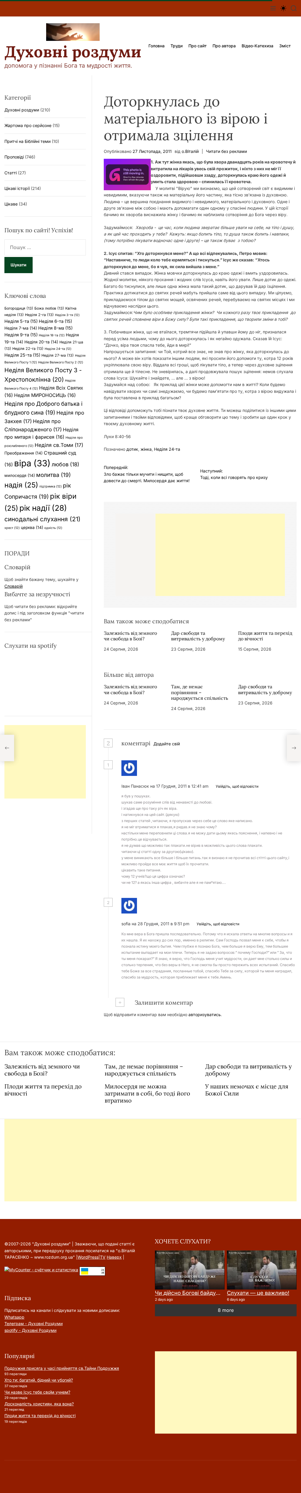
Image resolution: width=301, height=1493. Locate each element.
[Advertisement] (220, 555)
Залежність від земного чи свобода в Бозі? (130, 636)
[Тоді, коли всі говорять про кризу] (294, 748)
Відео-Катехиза (257, 45)
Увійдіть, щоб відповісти (237, 786)
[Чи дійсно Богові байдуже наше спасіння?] (190, 1270)
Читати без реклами (226, 151)
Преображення (23, 453)
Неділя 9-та (21, 335)
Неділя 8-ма (55, 328)
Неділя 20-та (41, 342)
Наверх (114, 1257)
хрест (12, 528)
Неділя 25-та (22, 355)
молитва (53, 474)
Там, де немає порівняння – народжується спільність (199, 692)
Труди (176, 45)
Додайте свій (166, 743)
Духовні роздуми (72, 52)
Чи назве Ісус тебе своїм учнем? (37, 1392)
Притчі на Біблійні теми (27, 141)
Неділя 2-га (39, 315)
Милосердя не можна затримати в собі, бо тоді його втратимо (147, 1093)
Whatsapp (14, 1317)
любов (65, 464)
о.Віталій (190, 151)
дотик (132, 449)
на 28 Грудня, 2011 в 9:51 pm (161, 923)
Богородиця (18, 308)
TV (103, 1257)
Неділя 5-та (21, 321)
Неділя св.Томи (59, 445)
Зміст (285, 45)
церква (32, 527)
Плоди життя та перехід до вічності (265, 636)
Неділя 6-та (55, 321)
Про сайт (197, 45)
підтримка (50, 486)
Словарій (13, 586)
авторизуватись (204, 1014)
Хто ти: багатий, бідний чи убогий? (38, 1379)
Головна (156, 45)
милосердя (19, 475)
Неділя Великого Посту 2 (60, 362)
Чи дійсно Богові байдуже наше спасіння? (210, 1293)
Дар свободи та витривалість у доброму (198, 636)
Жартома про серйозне (27, 125)
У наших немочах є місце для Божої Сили (246, 1090)
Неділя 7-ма (20, 328)
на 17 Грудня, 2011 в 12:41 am (180, 786)
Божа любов (49, 308)
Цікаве (11, 203)
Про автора (224, 45)
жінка (146, 449)
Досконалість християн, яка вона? (39, 1403)
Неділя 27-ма (57, 355)
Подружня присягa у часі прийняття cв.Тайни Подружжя (61, 1368)
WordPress (88, 1257)
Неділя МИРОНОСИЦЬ (45, 395)
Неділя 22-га (28, 348)
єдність (53, 528)
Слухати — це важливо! (258, 1293)
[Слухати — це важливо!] (262, 1270)
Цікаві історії (17, 188)
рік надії (43, 507)
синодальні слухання (42, 519)
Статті (10, 172)
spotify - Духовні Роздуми (30, 1330)
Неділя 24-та (167, 449)
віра (32, 463)
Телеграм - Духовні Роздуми (33, 1323)
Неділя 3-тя (67, 315)
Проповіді (14, 156)
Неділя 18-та (52, 335)
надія (21, 485)
